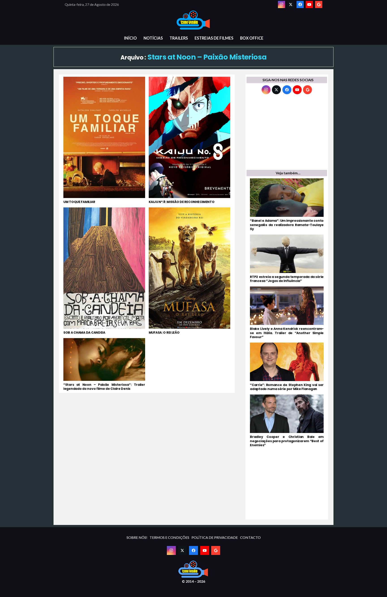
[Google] (318, 4)
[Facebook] (300, 4)
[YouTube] (309, 4)
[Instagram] (281, 4)
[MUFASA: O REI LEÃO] (189, 271)
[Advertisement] (287, 133)
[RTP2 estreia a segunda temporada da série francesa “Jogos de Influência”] (287, 259)
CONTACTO (250, 537)
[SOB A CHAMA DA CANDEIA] (104, 271)
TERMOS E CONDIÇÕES (169, 537)
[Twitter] (290, 4)
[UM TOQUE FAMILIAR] (104, 140)
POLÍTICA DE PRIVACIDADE (214, 537)
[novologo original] (193, 20)
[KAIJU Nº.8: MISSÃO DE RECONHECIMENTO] (189, 140)
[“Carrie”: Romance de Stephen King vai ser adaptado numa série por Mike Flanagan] (287, 367)
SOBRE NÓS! (137, 537)
